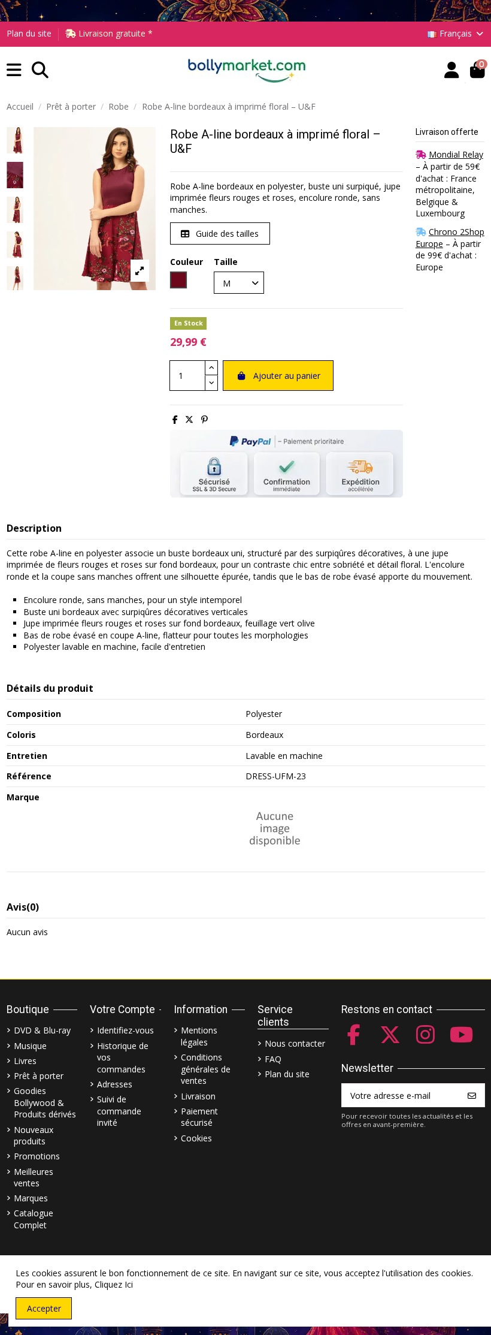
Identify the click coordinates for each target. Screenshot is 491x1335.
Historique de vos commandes (122, 1057)
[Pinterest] (204, 419)
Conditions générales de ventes (206, 1068)
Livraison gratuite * (114, 33)
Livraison (198, 1096)
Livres (25, 1060)
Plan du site (29, 33)
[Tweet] (189, 419)
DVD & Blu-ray (42, 1030)
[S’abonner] (471, 1095)
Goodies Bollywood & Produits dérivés (45, 1102)
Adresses (114, 1084)
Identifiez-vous (125, 1030)
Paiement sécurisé (199, 1117)
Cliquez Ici (114, 1284)
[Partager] (175, 419)
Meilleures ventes (33, 1177)
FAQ (273, 1059)
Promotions (37, 1156)
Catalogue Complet (33, 1219)
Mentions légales (199, 1036)
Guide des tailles (226, 233)
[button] (14, 70)
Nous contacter (295, 1043)
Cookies (196, 1138)
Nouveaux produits (33, 1135)
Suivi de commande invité (119, 1110)
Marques (31, 1198)
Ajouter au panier (286, 375)
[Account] (452, 70)
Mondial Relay (456, 154)
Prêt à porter (38, 1075)
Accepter (44, 1308)
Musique (30, 1045)
